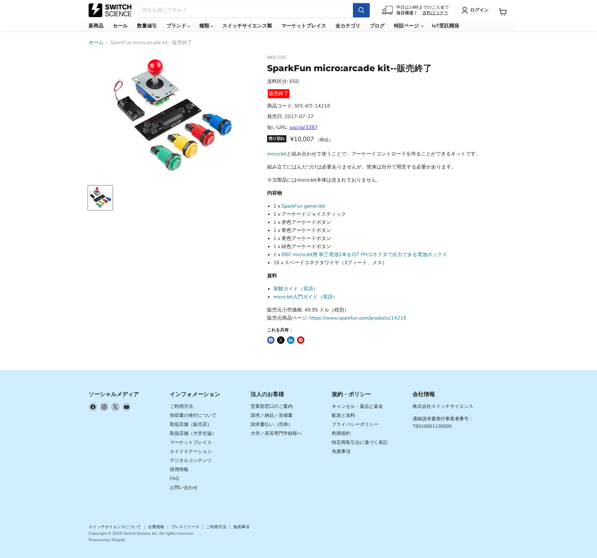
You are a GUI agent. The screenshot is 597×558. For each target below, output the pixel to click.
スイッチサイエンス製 (247, 25)
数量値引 (147, 25)
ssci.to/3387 (303, 127)
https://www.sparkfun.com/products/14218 (357, 318)
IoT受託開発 (445, 25)
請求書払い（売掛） (272, 424)
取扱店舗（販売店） (191, 424)
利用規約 (341, 433)
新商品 (96, 25)
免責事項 (341, 451)
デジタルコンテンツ (191, 460)
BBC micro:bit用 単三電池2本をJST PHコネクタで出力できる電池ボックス (364, 254)
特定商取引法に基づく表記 (360, 442)
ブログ (377, 25)
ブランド (176, 25)
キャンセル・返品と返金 (357, 406)
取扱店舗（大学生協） (193, 433)
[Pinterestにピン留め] (300, 340)
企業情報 (156, 527)
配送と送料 (343, 415)
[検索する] (361, 10)
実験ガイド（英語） (295, 288)
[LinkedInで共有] (290, 340)
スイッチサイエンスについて (115, 527)
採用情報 (179, 469)
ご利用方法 (181, 406)
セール (120, 25)
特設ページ (407, 25)
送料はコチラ (435, 13)
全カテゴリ (348, 25)
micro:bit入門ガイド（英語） (305, 296)
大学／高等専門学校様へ (276, 433)
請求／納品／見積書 (272, 415)
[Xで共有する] (281, 340)
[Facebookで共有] (271, 340)
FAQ (174, 478)
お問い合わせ (184, 487)
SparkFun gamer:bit (303, 206)
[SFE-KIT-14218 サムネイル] (100, 198)
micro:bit (277, 153)
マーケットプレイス (303, 25)
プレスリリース (185, 527)
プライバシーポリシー (355, 424)
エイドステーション (191, 451)
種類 (205, 25)
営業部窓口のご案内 (272, 406)
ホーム (96, 42)
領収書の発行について (193, 415)
